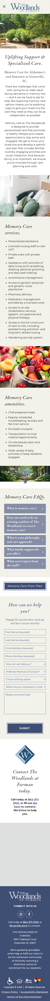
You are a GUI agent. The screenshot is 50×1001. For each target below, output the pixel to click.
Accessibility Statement (34, 992)
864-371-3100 (31, 922)
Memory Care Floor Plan (25, 586)
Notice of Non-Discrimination (24, 997)
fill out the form (18, 925)
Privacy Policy (10, 992)
